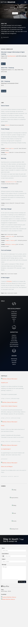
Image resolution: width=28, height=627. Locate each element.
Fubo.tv (12, 148)
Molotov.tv (7, 148)
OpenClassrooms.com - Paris (10, 181)
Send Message (22, 582)
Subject (3, 559)
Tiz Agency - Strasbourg (9, 240)
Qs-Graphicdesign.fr (6, 449)
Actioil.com (7, 125)
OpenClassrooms (12, 56)
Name (3, 548)
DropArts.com (4, 382)
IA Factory (9, 281)
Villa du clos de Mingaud (6, 466)
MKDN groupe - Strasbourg (10, 244)
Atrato (2, 425)
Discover (15, 13)
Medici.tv (7, 152)
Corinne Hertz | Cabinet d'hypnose (9, 406)
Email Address (5, 553)
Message (4, 564)
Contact (22, 13)
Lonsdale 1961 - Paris (9, 236)
